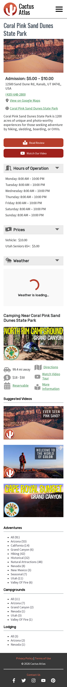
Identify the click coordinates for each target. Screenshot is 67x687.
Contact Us (33, 674)
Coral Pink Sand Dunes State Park (34, 108)
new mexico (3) (21, 570)
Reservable (21, 385)
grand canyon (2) (22, 607)
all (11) (15, 599)
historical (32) (20, 558)
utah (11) (17, 578)
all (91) (15, 537)
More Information (50, 386)
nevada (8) (18, 566)
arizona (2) (18, 640)
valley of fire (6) (22, 582)
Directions (50, 367)
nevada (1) (18, 611)
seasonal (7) (19, 574)
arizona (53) (19, 541)
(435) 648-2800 (15, 94)
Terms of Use (43, 658)
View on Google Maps (25, 100)
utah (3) (16, 615)
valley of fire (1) (22, 619)
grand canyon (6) (22, 549)
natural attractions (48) (27, 562)
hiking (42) (18, 554)
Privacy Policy (24, 658)
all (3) (14, 636)
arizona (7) (18, 603)
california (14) (20, 545)
